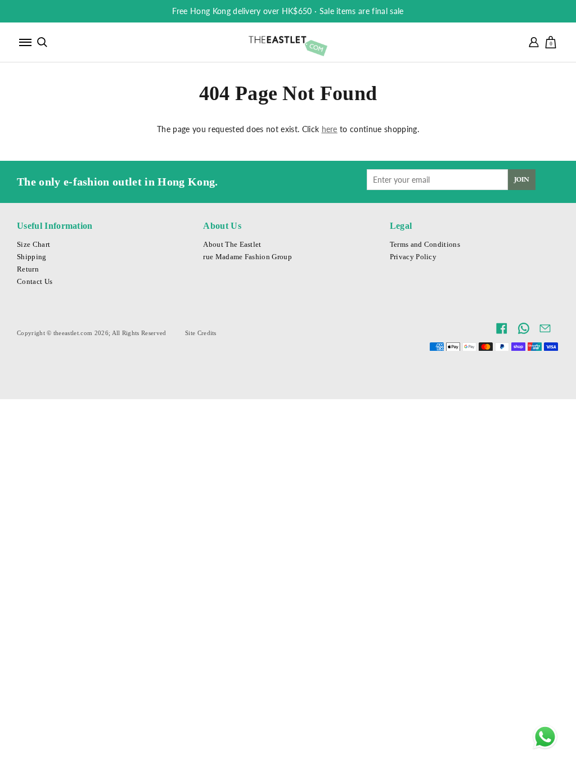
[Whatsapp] (545, 737)
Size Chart (33, 245)
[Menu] (25, 42)
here (330, 129)
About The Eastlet (232, 245)
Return (28, 269)
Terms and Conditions (425, 245)
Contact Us (34, 282)
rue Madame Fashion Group (247, 257)
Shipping (32, 257)
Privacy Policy (413, 257)
